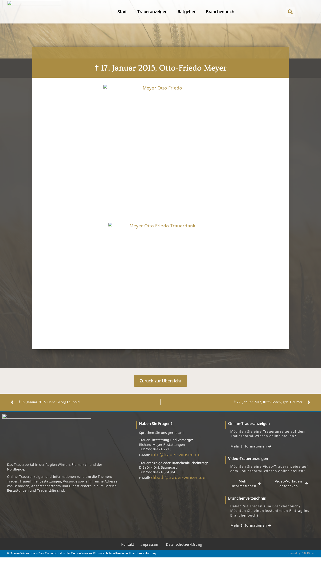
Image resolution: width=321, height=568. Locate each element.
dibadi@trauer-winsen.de (178, 477)
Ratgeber (186, 11)
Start (122, 11)
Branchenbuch (220, 11)
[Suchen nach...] (290, 12)
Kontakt (127, 544)
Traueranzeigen (152, 11)
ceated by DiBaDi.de (301, 553)
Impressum (150, 544)
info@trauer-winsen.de (175, 454)
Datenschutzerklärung (184, 544)
